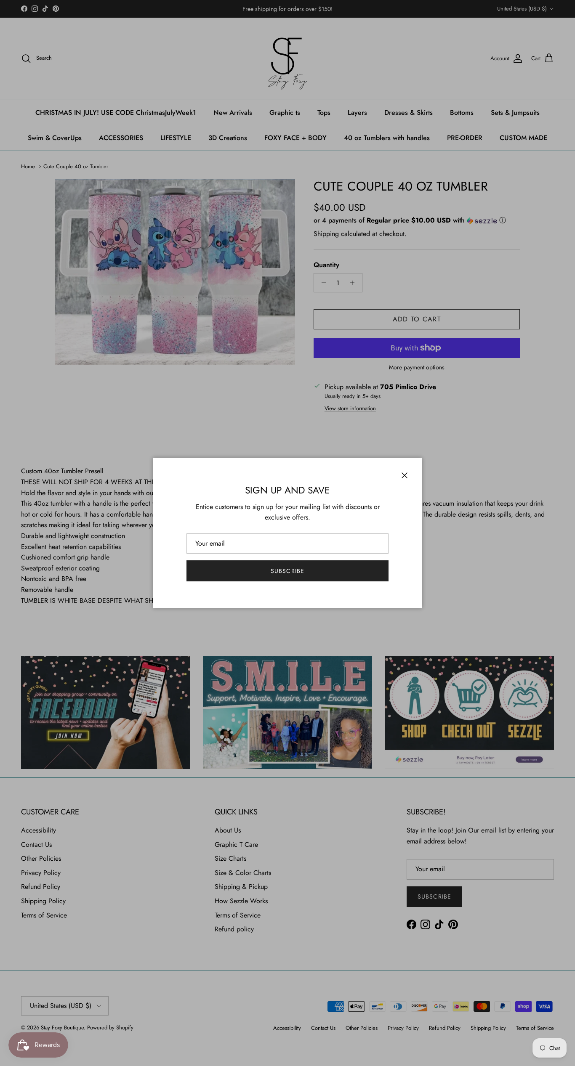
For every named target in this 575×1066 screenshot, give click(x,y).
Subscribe (287, 571)
